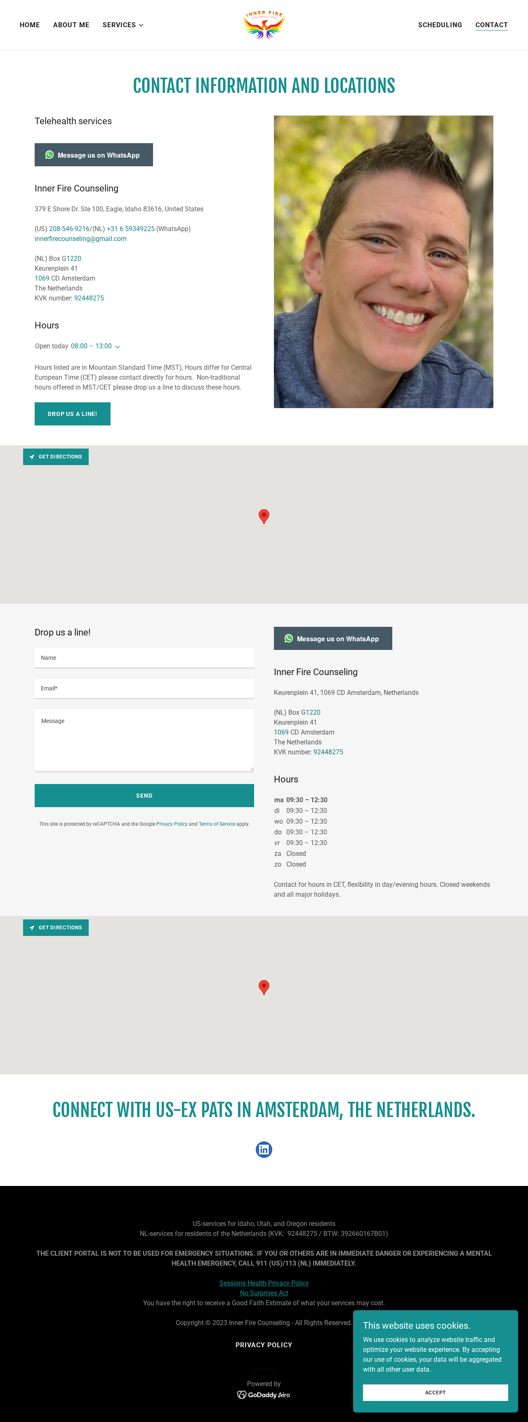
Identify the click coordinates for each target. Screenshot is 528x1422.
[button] (123, 25)
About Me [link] (71, 25)
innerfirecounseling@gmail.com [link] (81, 239)
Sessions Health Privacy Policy (264, 1283)
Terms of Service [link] (217, 824)
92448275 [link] (89, 298)
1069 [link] (42, 278)
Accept (435, 1392)
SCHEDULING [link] (440, 25)
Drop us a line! (72, 414)
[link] (264, 24)
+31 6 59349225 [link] (131, 229)
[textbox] (144, 658)
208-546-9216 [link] (69, 229)
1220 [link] (73, 258)
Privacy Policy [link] (172, 824)
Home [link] (30, 25)
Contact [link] (492, 25)
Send (144, 795)
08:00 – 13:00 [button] (91, 346)
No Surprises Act (264, 1293)
